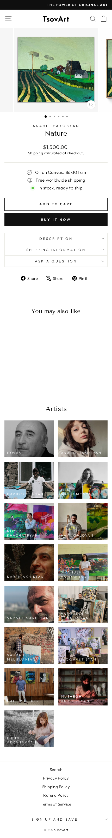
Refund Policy (56, 795)
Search (56, 769)
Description (56, 238)
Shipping (35, 153)
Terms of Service (56, 804)
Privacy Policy (56, 778)
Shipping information (56, 250)
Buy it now (56, 219)
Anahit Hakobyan (56, 126)
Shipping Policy (56, 786)
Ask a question (56, 261)
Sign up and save (55, 819)
